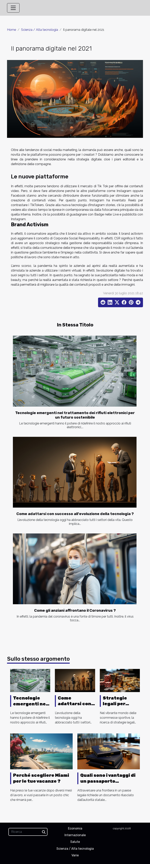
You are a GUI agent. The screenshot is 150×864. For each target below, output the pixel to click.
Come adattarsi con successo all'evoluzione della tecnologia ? (75, 513)
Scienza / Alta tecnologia (39, 30)
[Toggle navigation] (13, 8)
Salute (75, 842)
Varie (75, 855)
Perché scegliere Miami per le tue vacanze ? (41, 778)
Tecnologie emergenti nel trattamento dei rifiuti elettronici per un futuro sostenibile (75, 415)
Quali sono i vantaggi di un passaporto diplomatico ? (108, 781)
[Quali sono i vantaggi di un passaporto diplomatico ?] (108, 751)
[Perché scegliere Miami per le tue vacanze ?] (41, 751)
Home (11, 30)
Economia (75, 828)
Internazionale (75, 835)
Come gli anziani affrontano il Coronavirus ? (75, 610)
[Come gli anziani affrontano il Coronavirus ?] (75, 568)
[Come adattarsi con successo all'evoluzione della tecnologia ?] (75, 472)
